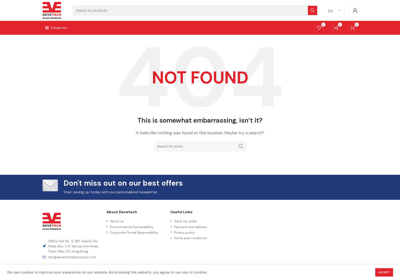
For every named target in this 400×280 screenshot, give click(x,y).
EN (330, 11)
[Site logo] (52, 10)
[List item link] (72, 257)
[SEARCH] (241, 146)
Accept (384, 272)
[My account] (355, 10)
